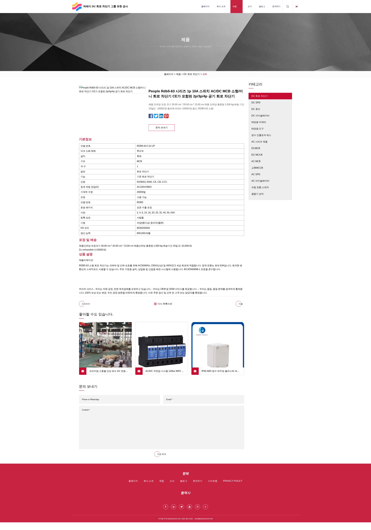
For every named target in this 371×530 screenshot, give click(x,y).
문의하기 (276, 6)
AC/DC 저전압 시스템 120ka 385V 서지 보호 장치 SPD (165, 372)
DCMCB (255, 148)
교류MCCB (257, 168)
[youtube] (189, 506)
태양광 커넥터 (258, 122)
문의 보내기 (162, 127)
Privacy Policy (232, 481)
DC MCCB (256, 155)
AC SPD (255, 174)
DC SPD (255, 102)
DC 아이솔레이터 (260, 115)
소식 (250, 6)
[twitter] (181, 506)
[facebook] (165, 506)
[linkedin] (173, 506)
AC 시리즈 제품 (259, 141)
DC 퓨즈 (255, 109)
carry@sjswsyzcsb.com (203, 519)
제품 (235, 6)
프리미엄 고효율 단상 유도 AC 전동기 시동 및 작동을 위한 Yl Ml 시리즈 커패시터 (108, 372)
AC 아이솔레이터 (260, 181)
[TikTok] (205, 506)
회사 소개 (221, 6)
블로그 (262, 6)
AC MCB (256, 161)
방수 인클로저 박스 (261, 135)
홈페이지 (205, 6)
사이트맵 (212, 481)
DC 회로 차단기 (191, 74)
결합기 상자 (257, 194)
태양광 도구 (257, 128)
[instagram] (197, 506)
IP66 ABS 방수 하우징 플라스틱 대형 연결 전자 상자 (220, 372)
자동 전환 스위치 (260, 187)
